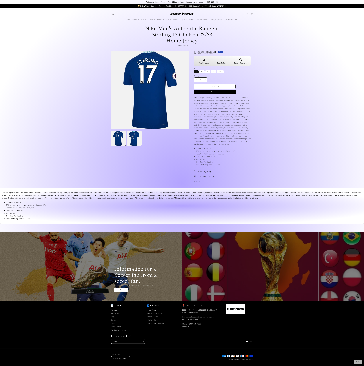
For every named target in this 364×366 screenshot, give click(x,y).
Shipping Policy (152, 320)
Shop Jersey (115, 313)
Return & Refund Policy (154, 313)
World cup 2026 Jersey (118, 330)
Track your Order (116, 327)
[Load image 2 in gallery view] (134, 138)
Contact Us (114, 320)
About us (114, 310)
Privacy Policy (151, 310)
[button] (113, 14)
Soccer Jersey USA (238, 359)
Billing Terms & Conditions (155, 323)
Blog (112, 316)
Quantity (196, 76)
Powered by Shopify (248, 359)
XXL (220, 72)
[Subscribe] (143, 341)
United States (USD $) (119, 358)
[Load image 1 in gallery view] (118, 138)
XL (214, 72)
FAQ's (113, 323)
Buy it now (215, 92)
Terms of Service (152, 316)
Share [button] (198, 181)
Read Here (121, 290)
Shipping (196, 53)
